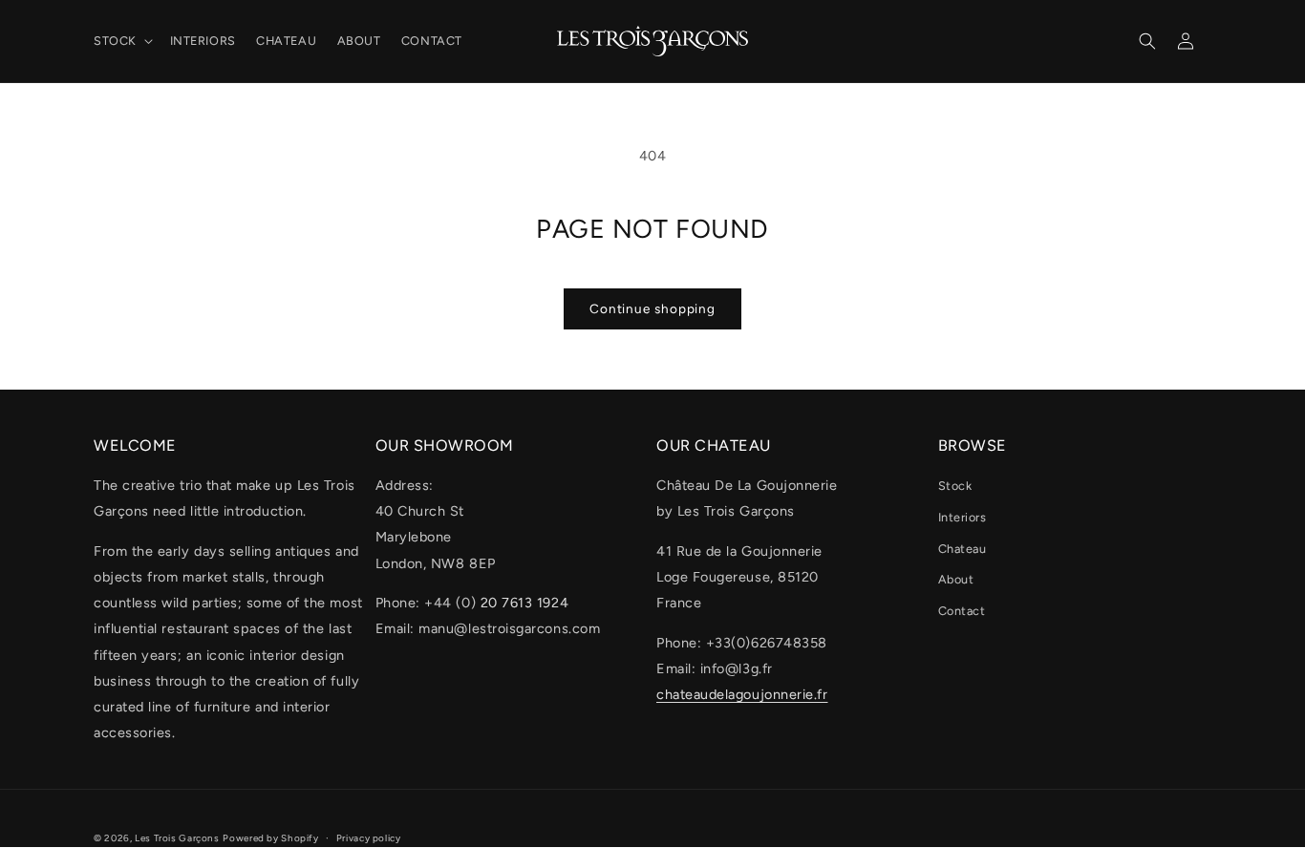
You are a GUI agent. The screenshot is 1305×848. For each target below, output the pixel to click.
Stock (955, 485)
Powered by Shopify (270, 838)
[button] (121, 41)
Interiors (962, 517)
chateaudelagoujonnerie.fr (742, 694)
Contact (962, 611)
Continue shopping (652, 308)
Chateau (962, 548)
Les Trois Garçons (177, 838)
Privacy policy (368, 838)
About (956, 579)
